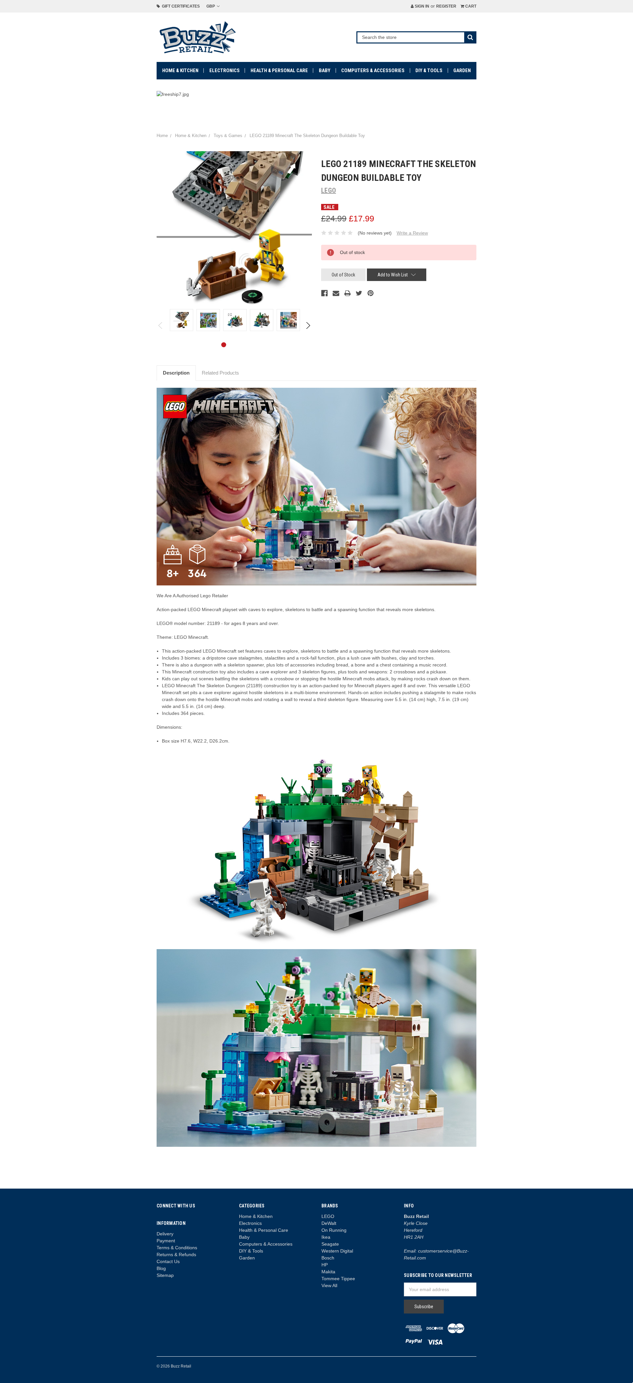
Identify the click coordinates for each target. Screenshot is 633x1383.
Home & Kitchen (180, 70)
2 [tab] (234, 344)
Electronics (224, 70)
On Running (334, 1230)
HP (324, 1264)
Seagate (330, 1244)
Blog (161, 1268)
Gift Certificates (180, 6)
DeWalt (328, 1223)
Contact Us (168, 1261)
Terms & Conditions (177, 1247)
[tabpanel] (181, 320)
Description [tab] (176, 373)
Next (308, 325)
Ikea (325, 1237)
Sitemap (165, 1275)
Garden (462, 70)
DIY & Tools (428, 70)
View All (329, 1285)
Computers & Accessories (373, 70)
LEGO (327, 1216)
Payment (166, 1240)
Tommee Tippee (338, 1278)
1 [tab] (223, 344)
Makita (328, 1271)
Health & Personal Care (279, 70)
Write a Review (412, 233)
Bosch (327, 1257)
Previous (160, 325)
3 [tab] (244, 344)
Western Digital (337, 1251)
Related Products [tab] (220, 373)
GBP (211, 6)
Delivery (165, 1233)
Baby (324, 70)
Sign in (421, 6)
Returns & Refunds (176, 1254)
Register (446, 6)
